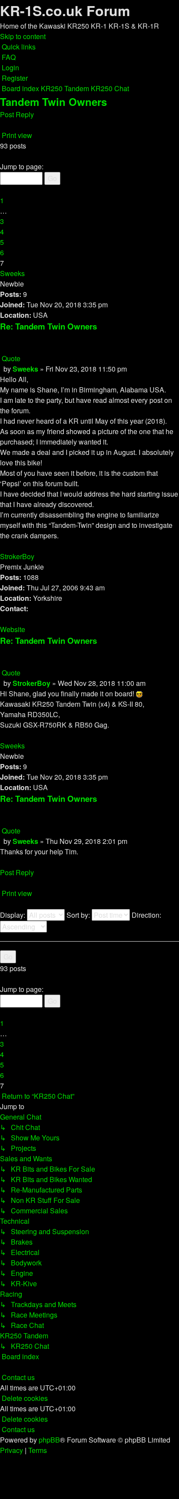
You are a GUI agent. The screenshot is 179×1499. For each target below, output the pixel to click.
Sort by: (79, 915)
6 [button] (2, 252)
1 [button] (2, 200)
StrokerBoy (17, 556)
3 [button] (2, 221)
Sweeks (12, 273)
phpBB (49, 1440)
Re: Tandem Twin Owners (48, 326)
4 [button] (2, 232)
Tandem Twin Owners (53, 101)
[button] (1, 156)
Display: (13, 915)
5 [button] (2, 242)
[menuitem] (8, 57)
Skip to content (23, 36)
